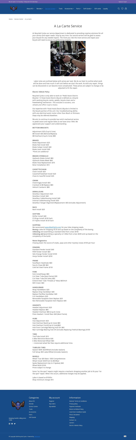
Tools (60, 9)
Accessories (32, 412)
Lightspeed (37, 436)
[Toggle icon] (118, 8)
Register (51, 401)
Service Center (18, 19)
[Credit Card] (125, 436)
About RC (32, 401)
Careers (71, 423)
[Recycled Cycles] (13, 8)
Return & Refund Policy (76, 409)
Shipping (72, 417)
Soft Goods (32, 417)
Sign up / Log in (123, 2)
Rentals (31, 404)
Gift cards (97, 9)
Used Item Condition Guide (77, 412)
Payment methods (75, 406)
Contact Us (72, 420)
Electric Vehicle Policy (75, 425)
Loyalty (105, 9)
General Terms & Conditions (78, 401)
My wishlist (52, 406)
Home (11, 19)
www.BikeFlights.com (53, 227)
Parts (30, 415)
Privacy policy (73, 404)
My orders (52, 404)
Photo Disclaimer (74, 415)
